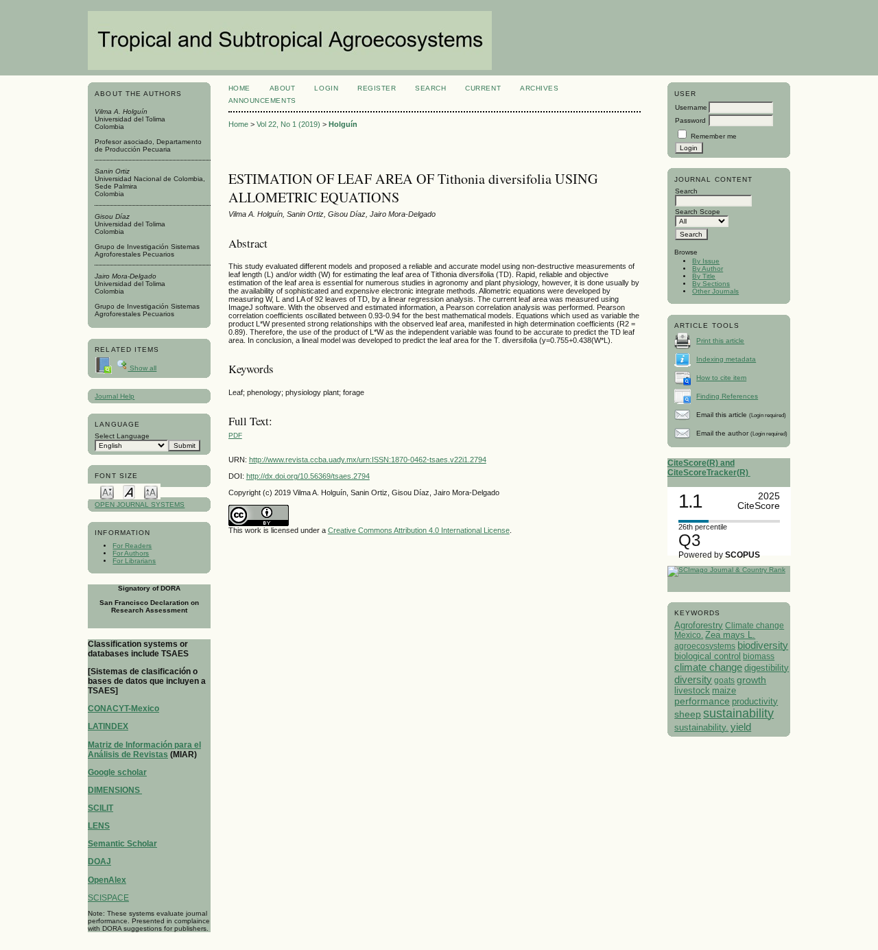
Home (239, 88)
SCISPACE (108, 898)
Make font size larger (151, 491)
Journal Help (114, 396)
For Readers (132, 545)
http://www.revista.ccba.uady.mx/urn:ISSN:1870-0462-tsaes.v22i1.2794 (367, 459)
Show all (142, 368)
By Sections (711, 283)
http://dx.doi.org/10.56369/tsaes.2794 (308, 476)
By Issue (706, 261)
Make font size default (129, 491)
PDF (235, 435)
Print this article (720, 340)
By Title (703, 276)
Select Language (122, 436)
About (283, 88)
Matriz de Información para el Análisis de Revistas (144, 749)
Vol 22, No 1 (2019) (288, 124)
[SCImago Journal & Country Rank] (726, 569)
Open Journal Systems (140, 504)
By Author (707, 268)
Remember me (714, 136)
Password (690, 120)
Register (376, 88)
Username (691, 107)
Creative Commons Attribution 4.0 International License (419, 530)
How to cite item (721, 377)
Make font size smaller (107, 491)
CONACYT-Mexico (123, 708)
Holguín (343, 124)
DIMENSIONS (115, 790)
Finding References (727, 396)
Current (483, 88)
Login (326, 88)
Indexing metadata (726, 359)
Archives (539, 88)
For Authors (130, 553)
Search (430, 88)
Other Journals (715, 291)
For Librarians (134, 561)
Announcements (262, 100)
